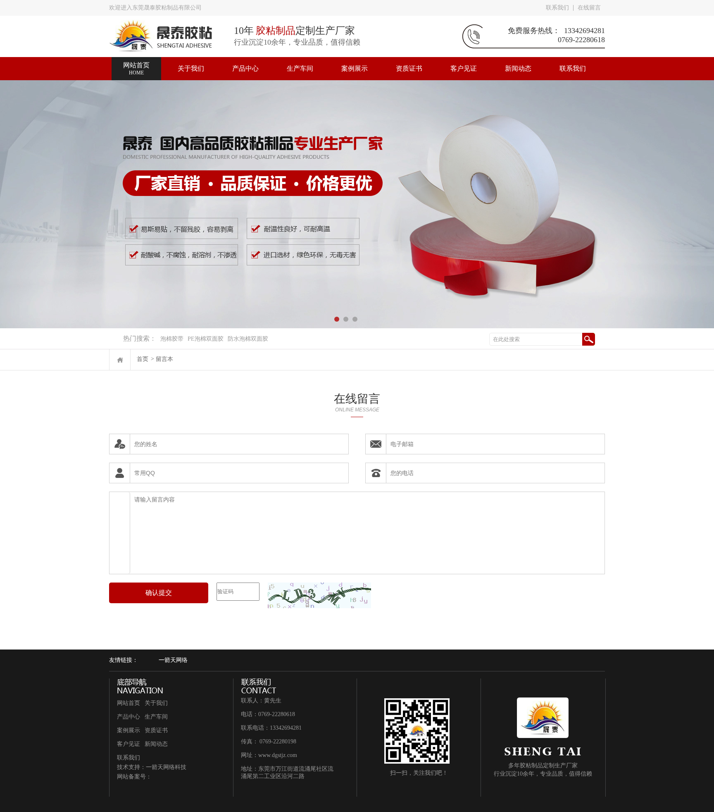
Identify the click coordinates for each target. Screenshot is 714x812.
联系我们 (557, 8)
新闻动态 (156, 744)
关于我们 (156, 703)
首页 (142, 359)
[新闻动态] (518, 60)
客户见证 (128, 744)
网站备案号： (134, 777)
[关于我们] (191, 60)
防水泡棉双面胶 (248, 339)
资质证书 (156, 730)
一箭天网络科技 (166, 767)
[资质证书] (409, 60)
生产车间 (156, 717)
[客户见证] (463, 60)
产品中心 (128, 717)
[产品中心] (245, 60)
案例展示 (128, 730)
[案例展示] (354, 60)
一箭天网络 (173, 660)
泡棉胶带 (171, 339)
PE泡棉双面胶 (206, 339)
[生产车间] (300, 60)
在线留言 (589, 8)
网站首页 (128, 703)
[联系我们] (572, 60)
